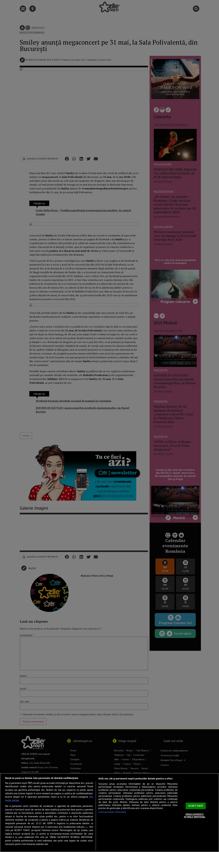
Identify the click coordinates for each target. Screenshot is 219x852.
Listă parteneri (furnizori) (112, 811)
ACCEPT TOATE (195, 805)
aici (86, 827)
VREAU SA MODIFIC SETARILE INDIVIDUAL (194, 815)
